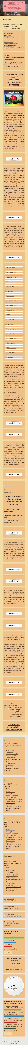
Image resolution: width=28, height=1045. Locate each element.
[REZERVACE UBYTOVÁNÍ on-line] (13, 707)
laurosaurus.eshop (8, 36)
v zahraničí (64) (9, 940)
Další (26, 8)
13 (16, 16)
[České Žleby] (14, 818)
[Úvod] (7, 55)
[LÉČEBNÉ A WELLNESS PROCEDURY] (14, 521)
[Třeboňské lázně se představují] (14, 489)
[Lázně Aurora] (14, 486)
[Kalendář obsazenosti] (10, 705)
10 (12, 16)
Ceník (17, 711)
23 (25, 17)
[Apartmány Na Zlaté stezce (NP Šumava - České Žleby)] (14, 64)
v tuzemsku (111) (10, 936)
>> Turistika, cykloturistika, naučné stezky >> (14, 727)
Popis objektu (9, 752)
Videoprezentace (10, 763)
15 (19, 16)
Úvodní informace (10, 750)
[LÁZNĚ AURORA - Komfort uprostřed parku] (14, 510)
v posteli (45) (9, 944)
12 (15, 16)
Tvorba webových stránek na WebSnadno (13, 1041)
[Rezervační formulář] (14, 709)
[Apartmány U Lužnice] (12, 66)
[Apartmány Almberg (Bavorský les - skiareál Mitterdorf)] (14, 59)
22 (24, 17)
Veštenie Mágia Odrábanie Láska (10, 46)
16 (20, 16)
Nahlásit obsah (14, 1043)
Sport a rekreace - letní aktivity (14, 799)
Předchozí (2, 8)
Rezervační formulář (15, 716)
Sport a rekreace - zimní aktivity (14, 801)
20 (25, 16)
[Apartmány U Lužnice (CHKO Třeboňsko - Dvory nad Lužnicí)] (14, 856)
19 (24, 16)
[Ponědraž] (14, 740)
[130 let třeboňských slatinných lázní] (14, 516)
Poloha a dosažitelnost (12, 756)
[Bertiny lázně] (14, 493)
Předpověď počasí (9, 899)
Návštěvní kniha (10, 770)
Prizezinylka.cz (8, 41)
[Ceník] (11, 703)
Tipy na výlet (9, 765)
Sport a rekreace (10, 757)
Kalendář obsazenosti (17, 713)
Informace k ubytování (12, 754)
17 (21, 16)
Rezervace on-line (17, 714)
